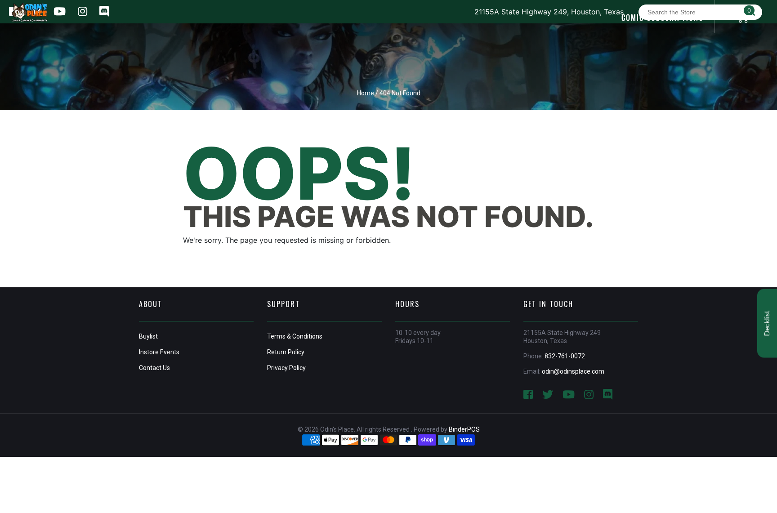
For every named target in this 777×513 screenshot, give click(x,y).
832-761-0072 (565, 356)
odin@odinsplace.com (573, 371)
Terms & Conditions (294, 336)
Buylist (148, 336)
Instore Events (159, 352)
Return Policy (285, 352)
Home (365, 93)
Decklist (767, 323)
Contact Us (154, 367)
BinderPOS (464, 429)
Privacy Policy (286, 367)
